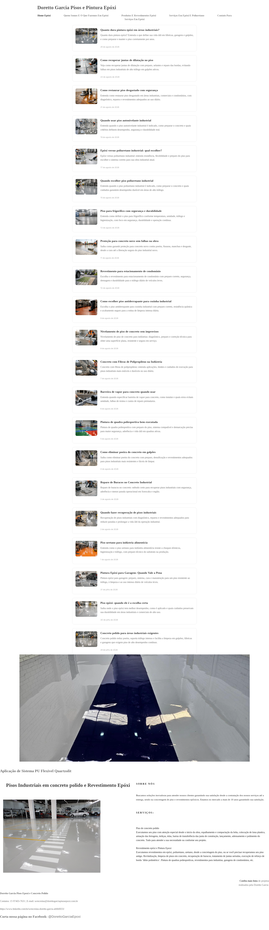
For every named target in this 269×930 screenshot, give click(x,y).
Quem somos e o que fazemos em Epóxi (86, 15)
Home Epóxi (44, 15)
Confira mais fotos (249, 881)
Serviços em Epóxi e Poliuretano (186, 15)
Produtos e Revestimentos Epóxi (138, 15)
